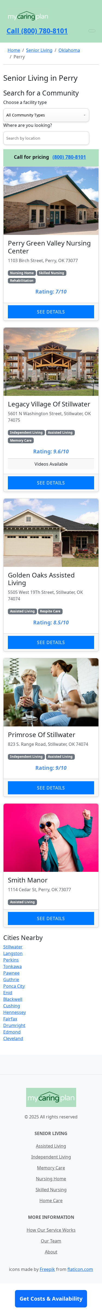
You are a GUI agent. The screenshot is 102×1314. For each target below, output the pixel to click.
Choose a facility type (25, 102)
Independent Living (51, 1157)
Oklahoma (69, 50)
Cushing (11, 1006)
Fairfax (10, 1019)
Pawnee (11, 973)
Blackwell (12, 999)
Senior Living (39, 50)
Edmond (12, 1032)
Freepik (47, 1269)
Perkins (11, 960)
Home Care (51, 1201)
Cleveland (13, 1038)
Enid (7, 993)
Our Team (51, 1241)
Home (14, 50)
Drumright (14, 1025)
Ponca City (14, 986)
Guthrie (11, 980)
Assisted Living (51, 1146)
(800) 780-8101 (69, 157)
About (51, 1252)
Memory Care (51, 1168)
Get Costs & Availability (51, 1298)
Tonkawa (12, 966)
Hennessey (14, 1012)
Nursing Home (51, 1179)
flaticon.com (80, 1269)
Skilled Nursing (51, 1190)
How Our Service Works (51, 1230)
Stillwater (13, 947)
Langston (13, 953)
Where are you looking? (27, 125)
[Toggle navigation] (91, 30)
